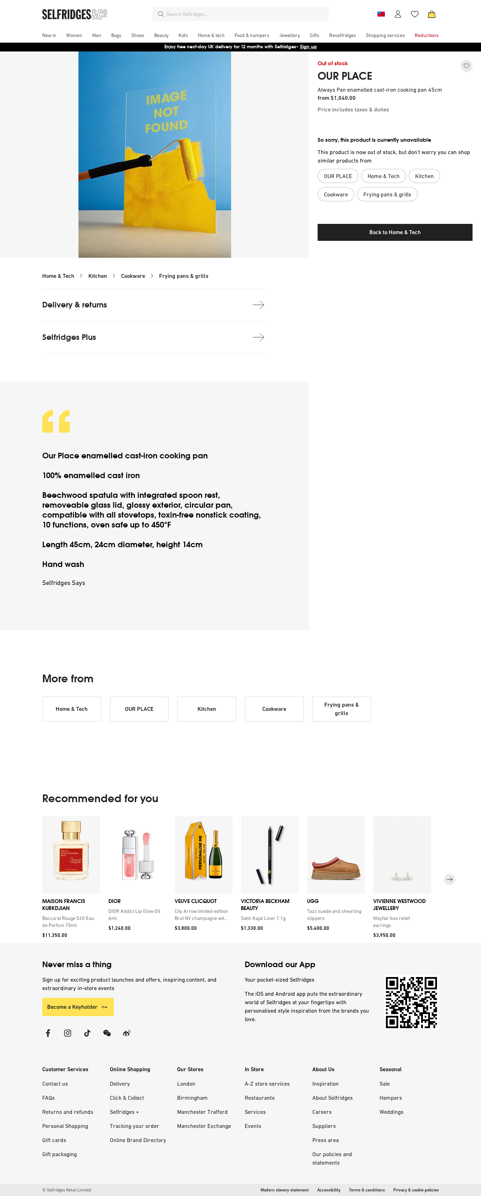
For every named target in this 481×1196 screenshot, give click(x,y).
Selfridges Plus (69, 337)
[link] (69, 922)
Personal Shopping (65, 1126)
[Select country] (381, 14)
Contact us (55, 1083)
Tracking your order (134, 1126)
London (186, 1083)
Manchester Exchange (204, 1126)
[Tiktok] (87, 1037)
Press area (325, 1140)
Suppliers (324, 1126)
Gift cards (54, 1140)
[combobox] (246, 14)
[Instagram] (67, 1037)
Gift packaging (59, 1154)
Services (255, 1112)
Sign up (308, 47)
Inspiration (325, 1083)
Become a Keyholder (72, 1006)
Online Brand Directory (138, 1140)
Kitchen (97, 276)
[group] (240, 879)
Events (253, 1126)
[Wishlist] (415, 14)
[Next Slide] (449, 879)
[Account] (398, 14)
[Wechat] (107, 1037)
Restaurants (260, 1097)
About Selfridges (332, 1097)
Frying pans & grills (183, 276)
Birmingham (192, 1097)
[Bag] (432, 14)
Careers (322, 1112)
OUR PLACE (345, 76)
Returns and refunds (67, 1112)
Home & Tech (58, 276)
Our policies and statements (332, 1158)
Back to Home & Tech (395, 232)
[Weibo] (126, 1037)
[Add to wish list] (467, 66)
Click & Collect (127, 1097)
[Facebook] (48, 1037)
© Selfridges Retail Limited (66, 1190)
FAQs (48, 1097)
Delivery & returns (74, 305)
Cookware (133, 276)
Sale (385, 1083)
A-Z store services (267, 1083)
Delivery (120, 1083)
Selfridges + (124, 1112)
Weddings (392, 1112)
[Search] (161, 14)
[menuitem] (49, 35)
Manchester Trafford (202, 1112)
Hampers (391, 1097)
